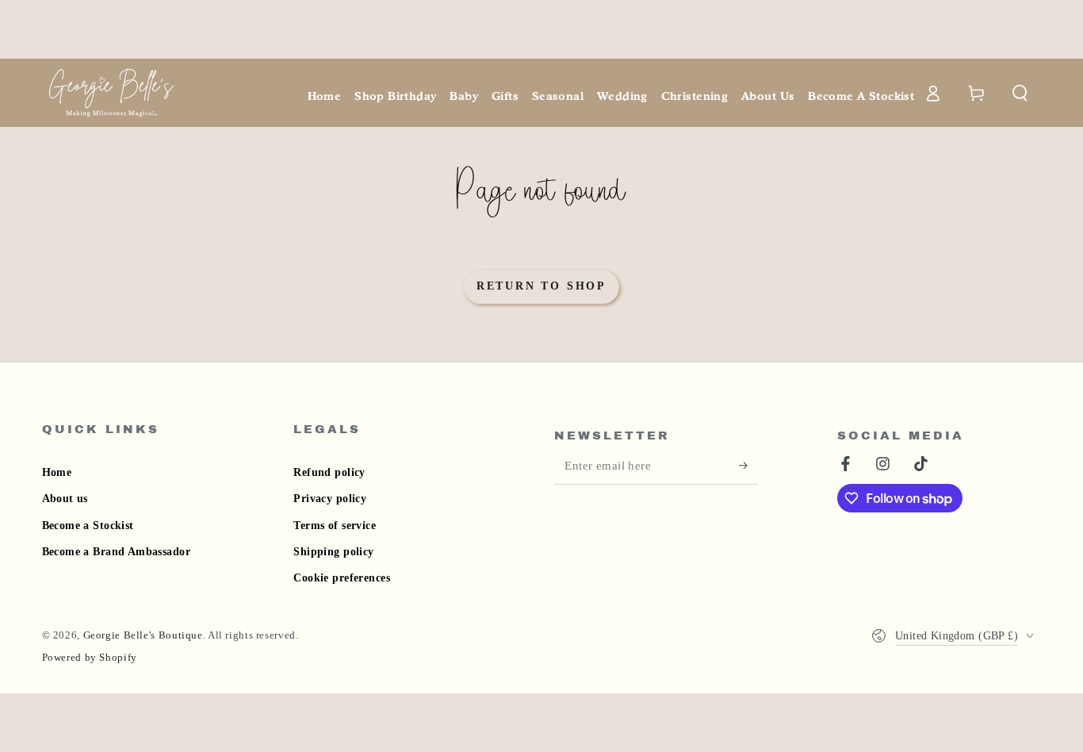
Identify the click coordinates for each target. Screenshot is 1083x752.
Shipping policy (333, 552)
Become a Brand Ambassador (116, 552)
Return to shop (541, 286)
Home (57, 472)
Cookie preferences (341, 578)
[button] (1020, 93)
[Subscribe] (748, 465)
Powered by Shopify (89, 657)
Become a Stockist (88, 525)
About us (65, 499)
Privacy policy (329, 499)
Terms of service (334, 525)
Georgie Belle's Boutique (143, 635)
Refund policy (329, 472)
